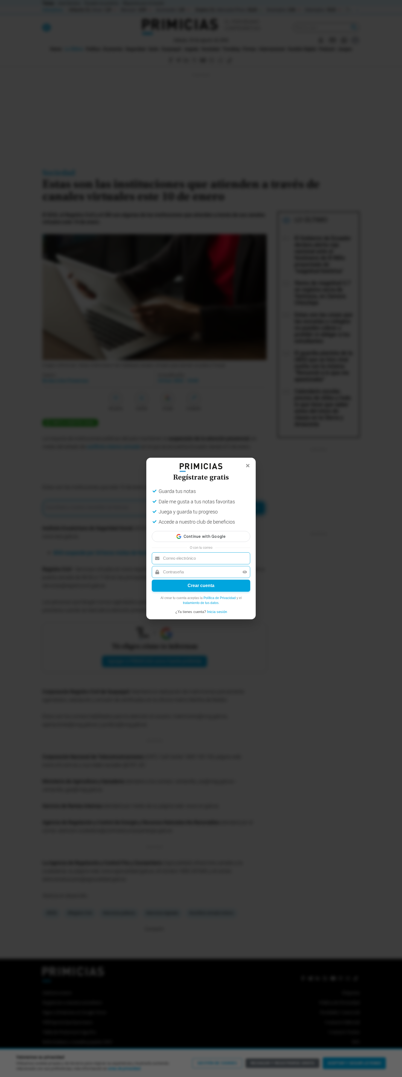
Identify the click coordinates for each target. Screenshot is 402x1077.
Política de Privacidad (219, 598)
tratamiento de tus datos (201, 603)
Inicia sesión (217, 612)
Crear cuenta (201, 585)
